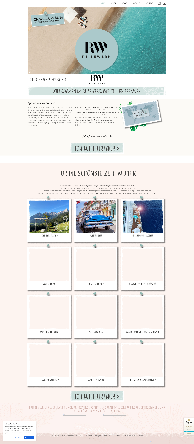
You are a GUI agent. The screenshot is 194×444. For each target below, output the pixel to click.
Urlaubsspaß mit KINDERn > (143, 283)
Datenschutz (101, 438)
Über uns (136, 3)
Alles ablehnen (18, 437)
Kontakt (149, 3)
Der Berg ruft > (50, 235)
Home (102, 3)
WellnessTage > (96, 331)
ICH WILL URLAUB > (97, 149)
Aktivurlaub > (96, 283)
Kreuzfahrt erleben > (143, 235)
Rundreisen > (96, 235)
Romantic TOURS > (96, 379)
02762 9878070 (114, 436)
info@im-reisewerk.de (135, 436)
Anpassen (9, 437)
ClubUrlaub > (50, 283)
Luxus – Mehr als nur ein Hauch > (143, 331)
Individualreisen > (49, 331)
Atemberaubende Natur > (143, 379)
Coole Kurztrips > (49, 379)
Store (124, 3)
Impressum (91, 438)
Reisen (113, 3)
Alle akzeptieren (29, 437)
